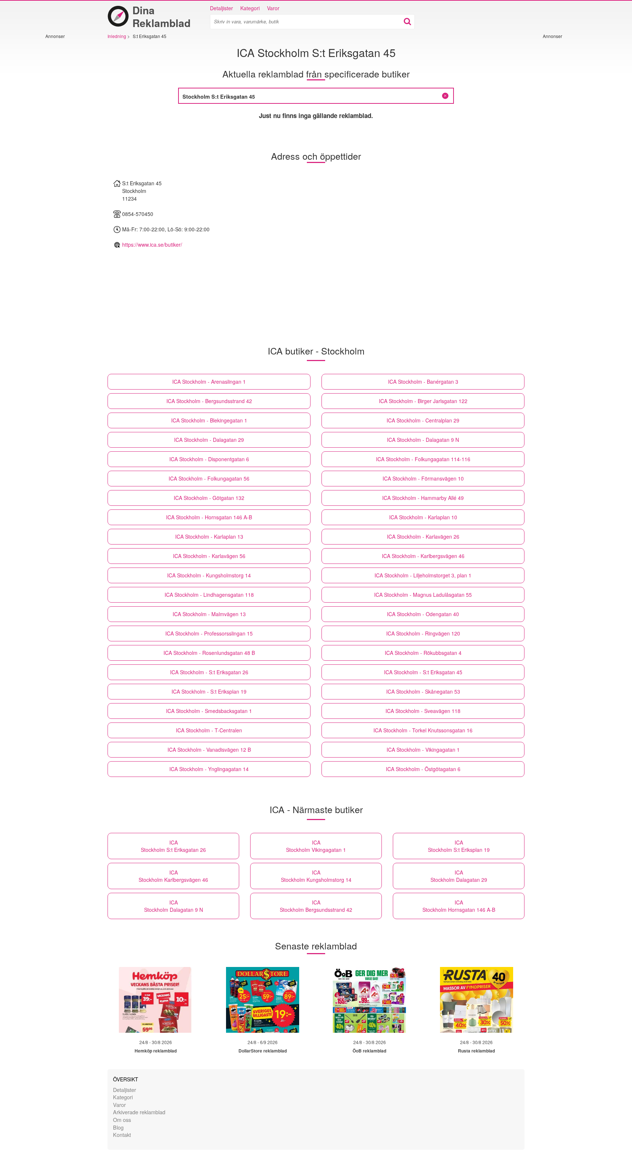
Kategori (250, 8)
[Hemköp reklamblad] (155, 1000)
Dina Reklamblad (161, 16)
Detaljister (221, 8)
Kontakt (122, 1134)
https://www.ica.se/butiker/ (152, 244)
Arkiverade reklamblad (139, 1112)
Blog (118, 1127)
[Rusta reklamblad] (476, 1000)
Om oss (122, 1119)
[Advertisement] (67, 148)
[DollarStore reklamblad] (262, 1000)
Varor (273, 8)
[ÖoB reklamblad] (369, 1000)
